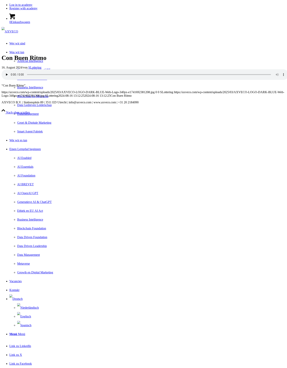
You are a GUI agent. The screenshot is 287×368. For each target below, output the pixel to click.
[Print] (10, 31)
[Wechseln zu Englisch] (24, 316)
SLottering (34, 67)
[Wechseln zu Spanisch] (24, 325)
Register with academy (23, 8)
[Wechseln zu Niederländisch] (28, 307)
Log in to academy (20, 4)
